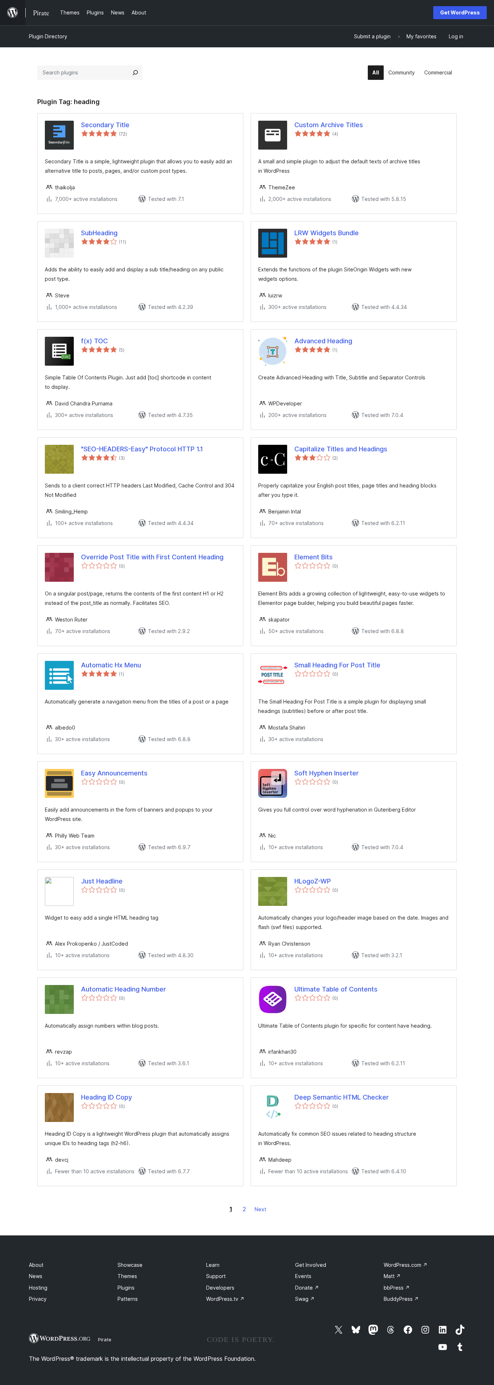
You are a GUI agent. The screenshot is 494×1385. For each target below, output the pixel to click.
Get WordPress (460, 12)
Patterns (128, 1299)
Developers (220, 1288)
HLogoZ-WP (312, 881)
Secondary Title (105, 125)
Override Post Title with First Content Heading (152, 557)
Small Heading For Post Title (337, 665)
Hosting (38, 1288)
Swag (305, 1299)
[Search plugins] (135, 72)
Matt (392, 1276)
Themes (127, 1276)
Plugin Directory (48, 36)
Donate (307, 1288)
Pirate (104, 1339)
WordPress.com (405, 1265)
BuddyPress (401, 1299)
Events (303, 1276)
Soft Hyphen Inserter (326, 773)
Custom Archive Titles (328, 125)
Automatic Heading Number (123, 989)
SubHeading (99, 233)
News (35, 1276)
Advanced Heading (323, 341)
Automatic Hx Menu (111, 665)
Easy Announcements (114, 773)
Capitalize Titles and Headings (340, 449)
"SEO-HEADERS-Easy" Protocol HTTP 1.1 (142, 449)
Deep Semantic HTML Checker (341, 1097)
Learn (213, 1265)
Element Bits (313, 557)
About (36, 1265)
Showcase (130, 1265)
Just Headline (102, 881)
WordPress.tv (225, 1299)
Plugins (126, 1288)
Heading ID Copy (106, 1097)
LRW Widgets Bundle (326, 233)
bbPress (397, 1288)
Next (260, 1209)
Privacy (38, 1299)
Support (216, 1276)
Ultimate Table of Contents (336, 989)
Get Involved (310, 1265)
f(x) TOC (94, 341)
